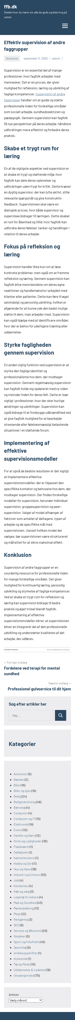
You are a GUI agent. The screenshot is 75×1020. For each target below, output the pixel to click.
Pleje (17, 914)
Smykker (20, 936)
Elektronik (21, 824)
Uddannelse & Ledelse (29, 970)
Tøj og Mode (22, 964)
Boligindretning (25, 802)
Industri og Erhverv (27, 874)
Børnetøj (20, 807)
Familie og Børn (24, 835)
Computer (21, 813)
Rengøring (21, 919)
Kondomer (21, 886)
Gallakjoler (21, 852)
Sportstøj (20, 947)
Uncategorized (24, 975)
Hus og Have (22, 869)
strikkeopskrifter (26, 953)
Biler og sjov (22, 791)
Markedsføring (24, 908)
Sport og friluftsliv (26, 942)
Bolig (17, 796)
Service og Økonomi (27, 930)
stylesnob (20, 958)
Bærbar (19, 779)
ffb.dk (10, 6)
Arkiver (14, 994)
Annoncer (12, 58)
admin (56, 58)
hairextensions (24, 858)
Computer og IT (24, 819)
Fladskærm (21, 847)
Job (16, 880)
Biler (17, 785)
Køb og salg (22, 891)
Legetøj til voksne (26, 897)
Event (18, 830)
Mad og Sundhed (25, 902)
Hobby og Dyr (23, 863)
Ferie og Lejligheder (28, 841)
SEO (16, 925)
